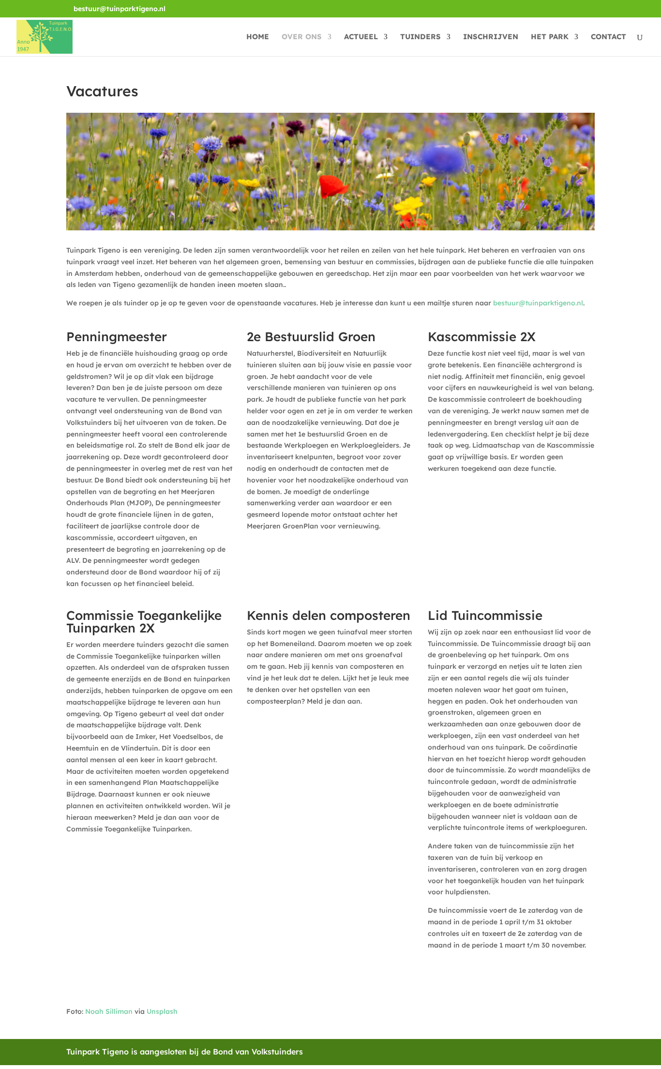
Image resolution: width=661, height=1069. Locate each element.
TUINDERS (420, 37)
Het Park (550, 37)
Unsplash (162, 1011)
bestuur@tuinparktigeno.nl (538, 303)
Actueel (361, 37)
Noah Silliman (109, 1011)
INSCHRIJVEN (490, 37)
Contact (608, 37)
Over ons (302, 37)
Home (257, 37)
